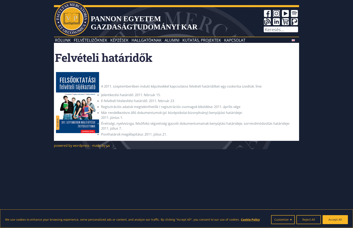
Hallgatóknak (147, 40)
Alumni (172, 40)
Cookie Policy (250, 219)
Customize (281, 219)
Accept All (335, 219)
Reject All (308, 219)
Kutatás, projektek (201, 40)
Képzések (119, 40)
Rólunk (63, 40)
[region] (176, 218)
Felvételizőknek (90, 40)
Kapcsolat (234, 40)
